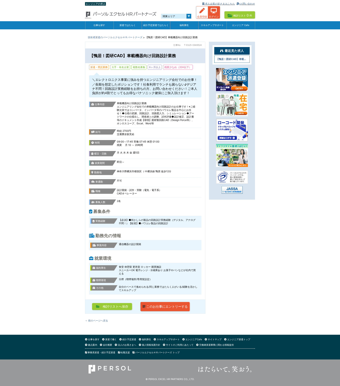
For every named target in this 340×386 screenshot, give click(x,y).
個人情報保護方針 (150, 344)
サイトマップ (214, 339)
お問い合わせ (247, 3)
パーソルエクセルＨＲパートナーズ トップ (157, 352)
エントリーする (167, 306)
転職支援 (125, 352)
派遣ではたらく (128, 25)
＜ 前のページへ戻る (96, 320)
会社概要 (107, 344)
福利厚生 (184, 25)
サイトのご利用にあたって (179, 344)
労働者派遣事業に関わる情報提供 (216, 344)
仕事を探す (99, 25)
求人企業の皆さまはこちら (219, 3)
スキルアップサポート (212, 25)
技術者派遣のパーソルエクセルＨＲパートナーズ (115, 37)
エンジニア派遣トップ (238, 339)
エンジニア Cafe (240, 25)
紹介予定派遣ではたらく (156, 25)
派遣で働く (110, 339)
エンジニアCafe (193, 339)
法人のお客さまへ (126, 344)
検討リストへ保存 (114, 306)
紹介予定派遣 (129, 339)
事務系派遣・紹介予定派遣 (101, 352)
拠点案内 (92, 344)
